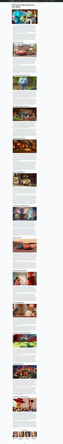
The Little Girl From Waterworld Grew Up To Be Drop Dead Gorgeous (21, 438)
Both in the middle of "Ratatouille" (17, 318)
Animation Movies (16, 3)
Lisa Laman (14, 8)
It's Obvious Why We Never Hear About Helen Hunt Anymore (33, 438)
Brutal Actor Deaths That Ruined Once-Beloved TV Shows (27, 438)
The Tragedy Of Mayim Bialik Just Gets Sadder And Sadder (15, 438)
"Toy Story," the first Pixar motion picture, (21, 29)
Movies (13, 3)
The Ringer (19, 26)
